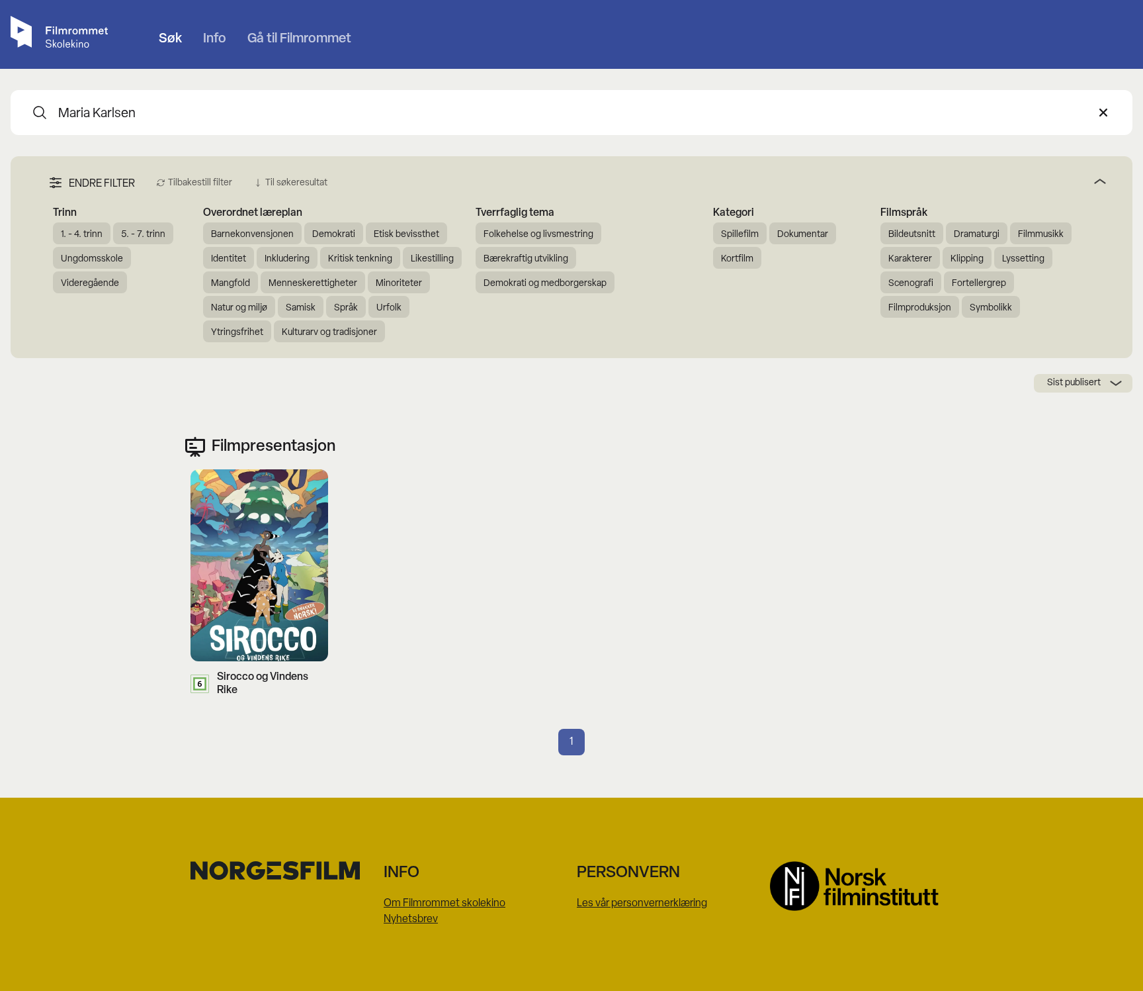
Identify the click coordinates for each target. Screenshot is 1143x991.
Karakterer (910, 259)
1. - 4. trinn (82, 235)
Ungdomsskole (92, 259)
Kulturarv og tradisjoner (329, 333)
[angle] (722, 181)
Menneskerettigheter (313, 284)
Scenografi (910, 284)
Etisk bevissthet (406, 235)
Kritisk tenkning (360, 259)
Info (214, 39)
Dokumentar (802, 235)
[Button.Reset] (1103, 112)
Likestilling (432, 259)
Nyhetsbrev (411, 919)
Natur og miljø (239, 308)
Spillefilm (740, 235)
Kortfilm (737, 259)
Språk (346, 308)
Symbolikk (991, 308)
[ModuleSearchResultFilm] (40, 112)
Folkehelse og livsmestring (538, 235)
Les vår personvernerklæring (642, 903)
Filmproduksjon (919, 308)
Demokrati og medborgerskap (545, 284)
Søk (170, 39)
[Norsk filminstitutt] (861, 886)
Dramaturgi (976, 235)
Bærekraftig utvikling (526, 259)
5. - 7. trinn (143, 235)
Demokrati (333, 235)
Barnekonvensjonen (252, 235)
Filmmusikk (1041, 235)
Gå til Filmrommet (299, 39)
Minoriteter (399, 284)
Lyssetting (1023, 259)
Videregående (90, 284)
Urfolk (389, 308)
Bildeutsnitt (911, 235)
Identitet (228, 259)
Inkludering (287, 259)
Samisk (301, 308)
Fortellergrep (979, 284)
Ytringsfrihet (237, 333)
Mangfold (230, 284)
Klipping (967, 259)
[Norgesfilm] (281, 870)
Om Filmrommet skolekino (444, 903)
